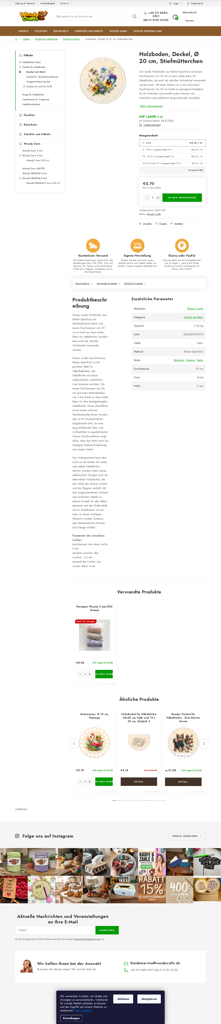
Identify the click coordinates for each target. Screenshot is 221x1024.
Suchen (134, 16)
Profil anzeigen (185, 836)
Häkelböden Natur (31, 62)
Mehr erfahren (83, 1010)
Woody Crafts (154, 214)
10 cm (180, 756)
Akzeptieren (149, 999)
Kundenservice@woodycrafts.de (155, 963)
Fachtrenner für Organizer (36, 99)
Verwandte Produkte (107, 283)
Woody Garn (32, 144)
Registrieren (197, 3)
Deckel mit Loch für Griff (39, 86)
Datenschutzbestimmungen (87, 939)
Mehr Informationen (151, 106)
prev (74, 743)
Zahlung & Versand (25, 3)
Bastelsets (30, 125)
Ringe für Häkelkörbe (33, 94)
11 (164, 800)
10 (159, 800)
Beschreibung (82, 283)
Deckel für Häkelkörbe (33, 67)
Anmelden (107, 930)
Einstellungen (71, 1018)
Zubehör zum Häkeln (37, 134)
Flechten (29, 115)
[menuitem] (23, 31)
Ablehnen (123, 999)
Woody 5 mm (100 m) (37, 160)
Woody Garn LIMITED (33, 168)
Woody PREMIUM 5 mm (34, 178)
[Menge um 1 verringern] (147, 198)
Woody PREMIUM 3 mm (34, 173)
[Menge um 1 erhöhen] (158, 198)
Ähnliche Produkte (133, 283)
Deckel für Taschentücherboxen (42, 76)
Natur (200, 360)
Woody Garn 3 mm (32, 150)
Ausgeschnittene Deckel (38, 81)
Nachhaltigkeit (48, 3)
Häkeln (28, 55)
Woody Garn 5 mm (32, 155)
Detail (139, 781)
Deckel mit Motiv (36, 72)
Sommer (190, 360)
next (204, 743)
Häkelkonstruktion (31, 104)
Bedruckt (179, 360)
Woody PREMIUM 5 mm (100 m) (43, 183)
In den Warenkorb (182, 197)
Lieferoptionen (152, 125)
